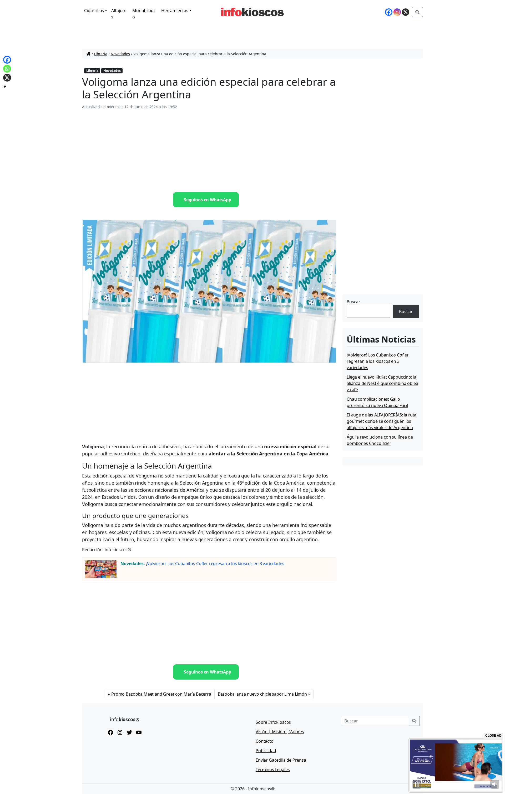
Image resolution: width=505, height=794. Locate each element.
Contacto (265, 741)
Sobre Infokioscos (273, 722)
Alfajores (119, 14)
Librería (100, 53)
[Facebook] (388, 12)
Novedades (120, 53)
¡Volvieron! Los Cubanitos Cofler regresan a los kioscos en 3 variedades (215, 563)
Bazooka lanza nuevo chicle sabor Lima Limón (262, 694)
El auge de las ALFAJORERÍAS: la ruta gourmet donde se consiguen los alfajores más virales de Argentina (381, 421)
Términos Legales (273, 769)
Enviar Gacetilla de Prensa (281, 760)
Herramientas (174, 10)
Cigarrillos (94, 10)
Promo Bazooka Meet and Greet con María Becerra (161, 694)
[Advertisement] (209, 151)
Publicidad (266, 750)
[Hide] (5, 87)
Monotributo (143, 14)
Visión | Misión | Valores (280, 732)
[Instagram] (397, 12)
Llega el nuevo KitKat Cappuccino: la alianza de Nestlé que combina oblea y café (382, 383)
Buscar (353, 302)
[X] (405, 12)
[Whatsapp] (7, 69)
